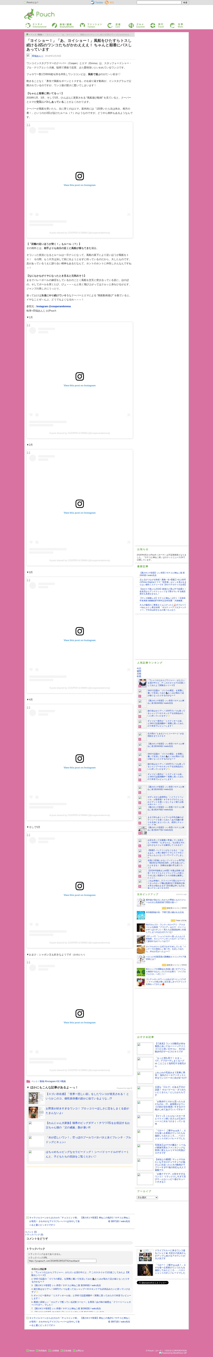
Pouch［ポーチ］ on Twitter (97, 2)
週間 (139, 671)
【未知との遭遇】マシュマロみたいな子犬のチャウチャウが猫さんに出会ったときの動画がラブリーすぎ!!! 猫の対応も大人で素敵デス (170, 1164)
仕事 (172, 24)
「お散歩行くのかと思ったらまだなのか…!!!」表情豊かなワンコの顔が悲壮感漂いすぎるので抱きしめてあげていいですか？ (170, 1105)
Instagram (51, 1081)
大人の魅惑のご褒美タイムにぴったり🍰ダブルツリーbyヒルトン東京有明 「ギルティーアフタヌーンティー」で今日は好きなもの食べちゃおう (163, 607)
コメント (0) (31, 1232)
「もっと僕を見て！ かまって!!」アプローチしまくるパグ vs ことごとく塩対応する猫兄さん (170, 1062)
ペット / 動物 (37, 1081)
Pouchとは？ (32, 2)
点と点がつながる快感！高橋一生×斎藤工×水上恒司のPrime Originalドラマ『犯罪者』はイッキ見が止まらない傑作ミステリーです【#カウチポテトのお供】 (163, 582)
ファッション (85, 24)
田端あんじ (38, 56)
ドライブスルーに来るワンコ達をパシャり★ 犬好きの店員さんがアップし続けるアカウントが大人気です (170, 1254)
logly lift (129, 1088)
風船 (64, 1081)
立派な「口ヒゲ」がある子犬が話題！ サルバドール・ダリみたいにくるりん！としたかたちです (170, 1091)
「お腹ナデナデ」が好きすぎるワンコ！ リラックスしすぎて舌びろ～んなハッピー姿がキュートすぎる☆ (170, 1178)
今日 (139, 668)
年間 (139, 676)
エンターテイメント (34, 24)
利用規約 (43, 1351)
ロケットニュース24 (174, 557)
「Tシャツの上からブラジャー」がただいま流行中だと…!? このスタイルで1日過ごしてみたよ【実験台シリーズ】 (166, 682)
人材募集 (55, 1351)
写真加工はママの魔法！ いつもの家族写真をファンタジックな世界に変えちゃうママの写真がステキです (170, 1149)
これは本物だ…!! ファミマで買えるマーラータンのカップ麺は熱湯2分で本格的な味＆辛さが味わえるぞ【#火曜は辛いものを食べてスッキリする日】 (166, 884)
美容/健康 (56, 24)
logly (185, 894)
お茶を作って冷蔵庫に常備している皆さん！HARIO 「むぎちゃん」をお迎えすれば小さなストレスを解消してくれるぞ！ (166, 842)
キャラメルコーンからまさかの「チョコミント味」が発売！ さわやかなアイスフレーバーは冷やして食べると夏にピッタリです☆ (54, 1221)
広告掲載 (67, 1351)
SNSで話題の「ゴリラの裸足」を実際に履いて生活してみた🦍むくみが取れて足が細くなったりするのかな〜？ (166, 693)
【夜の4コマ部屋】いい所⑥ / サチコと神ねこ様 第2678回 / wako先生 (166, 808)
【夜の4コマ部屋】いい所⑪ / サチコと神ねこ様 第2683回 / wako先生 (67, 1285)
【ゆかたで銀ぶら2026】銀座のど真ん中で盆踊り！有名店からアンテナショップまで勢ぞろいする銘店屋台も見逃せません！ (163, 591)
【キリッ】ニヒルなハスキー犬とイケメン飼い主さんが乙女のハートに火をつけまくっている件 (170, 1120)
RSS (107, 2)
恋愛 (109, 24)
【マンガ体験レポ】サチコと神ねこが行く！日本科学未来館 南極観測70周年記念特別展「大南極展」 (163, 599)
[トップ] (27, 34)
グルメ (131, 24)
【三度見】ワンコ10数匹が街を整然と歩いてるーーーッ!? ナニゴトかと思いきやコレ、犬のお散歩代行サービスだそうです (170, 1047)
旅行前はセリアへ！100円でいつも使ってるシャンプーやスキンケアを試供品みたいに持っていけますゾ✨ (166, 713)
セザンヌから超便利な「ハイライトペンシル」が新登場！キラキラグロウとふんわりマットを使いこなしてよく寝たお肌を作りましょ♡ (166, 801)
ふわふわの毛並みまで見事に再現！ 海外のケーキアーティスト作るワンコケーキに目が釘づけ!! (171, 1075)
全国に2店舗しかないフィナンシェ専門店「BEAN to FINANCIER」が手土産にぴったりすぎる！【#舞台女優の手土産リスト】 (166, 864)
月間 (139, 674)
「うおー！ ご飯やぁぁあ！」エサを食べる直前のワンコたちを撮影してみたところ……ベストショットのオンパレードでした (170, 1134)
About (31, 1351)
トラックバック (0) (34, 1234)
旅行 (152, 24)
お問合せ (80, 1351)
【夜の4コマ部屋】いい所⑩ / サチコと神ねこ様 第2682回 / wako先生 (67, 1308)
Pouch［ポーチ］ (32, 9)
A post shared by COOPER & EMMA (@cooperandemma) (79, 232)
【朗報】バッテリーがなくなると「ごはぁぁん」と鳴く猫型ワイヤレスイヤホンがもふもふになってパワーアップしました (166, 854)
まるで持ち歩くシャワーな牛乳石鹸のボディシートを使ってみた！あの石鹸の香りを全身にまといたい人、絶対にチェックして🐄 (166, 821)
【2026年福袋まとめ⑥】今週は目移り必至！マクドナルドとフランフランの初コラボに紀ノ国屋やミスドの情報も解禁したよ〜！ (166, 874)
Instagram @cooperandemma (53, 306)
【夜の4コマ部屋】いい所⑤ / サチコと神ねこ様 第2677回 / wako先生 (166, 828)
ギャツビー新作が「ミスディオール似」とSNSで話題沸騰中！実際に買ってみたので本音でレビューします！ (166, 723)
